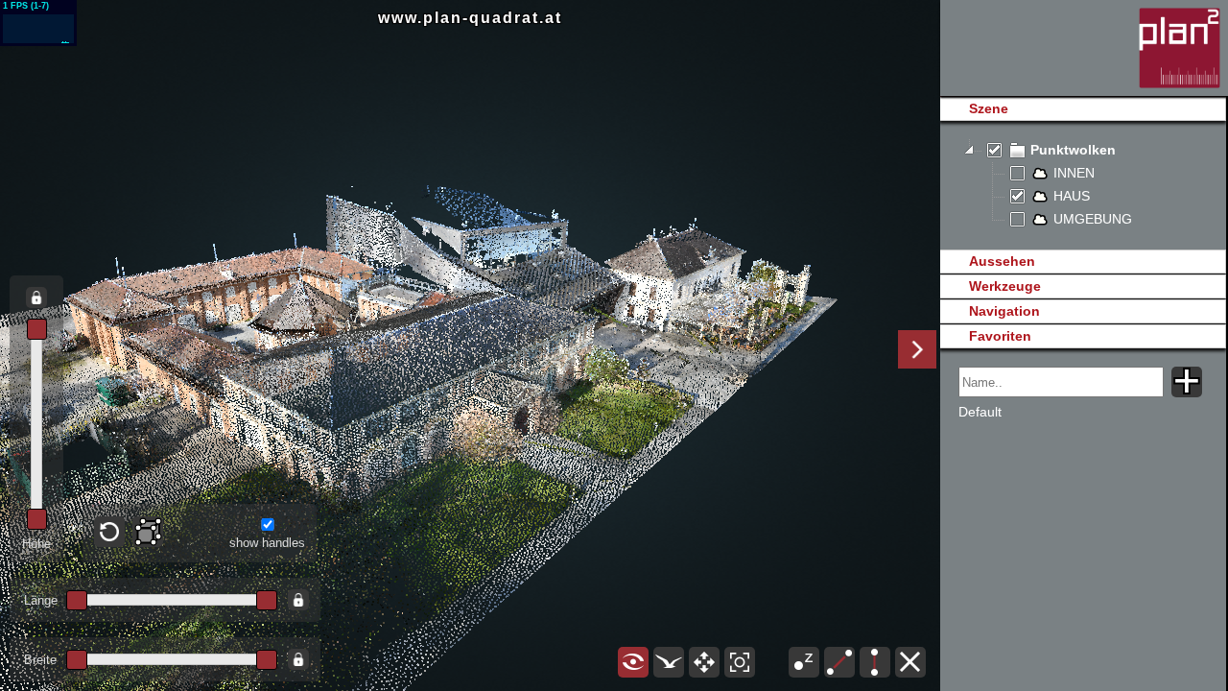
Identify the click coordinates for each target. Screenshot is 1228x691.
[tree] (1082, 185)
